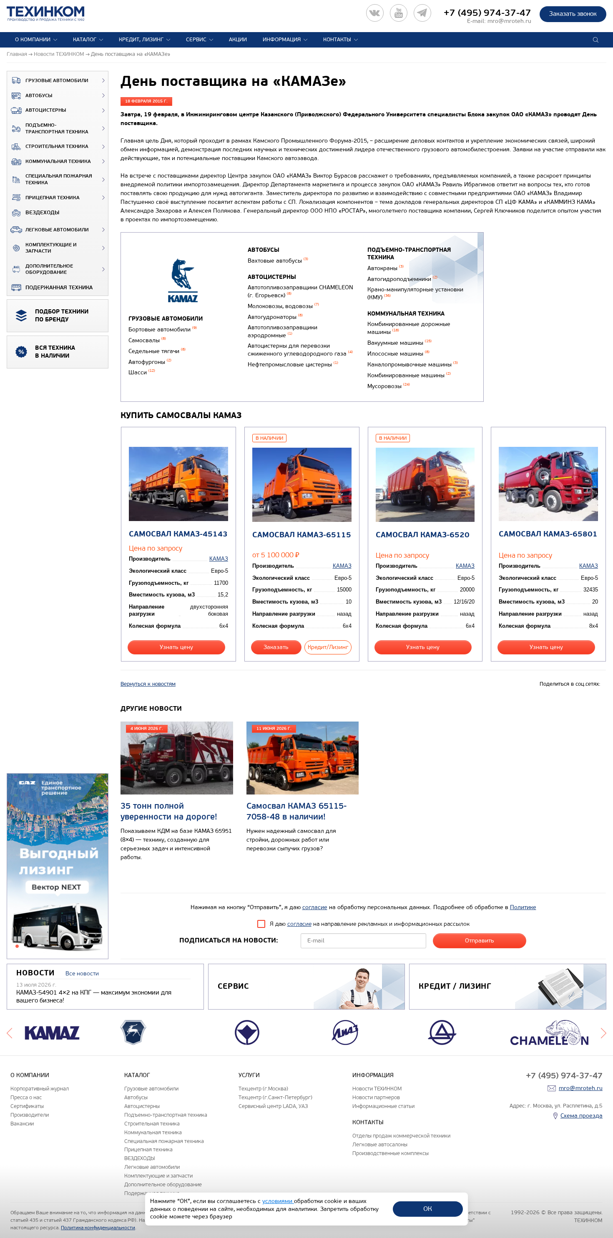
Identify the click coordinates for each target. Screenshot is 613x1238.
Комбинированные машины (409, 375)
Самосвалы (147, 340)
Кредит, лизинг (141, 39)
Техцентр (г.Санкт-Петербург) (275, 1097)
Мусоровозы (388, 386)
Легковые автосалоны (379, 1144)
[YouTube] (398, 13)
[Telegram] (422, 13)
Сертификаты (27, 1106)
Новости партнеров (376, 1097)
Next (603, 1032)
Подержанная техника (59, 287)
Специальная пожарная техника (58, 179)
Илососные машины (398, 353)
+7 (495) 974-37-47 (487, 13)
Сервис (196, 39)
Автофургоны (149, 362)
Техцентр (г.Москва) (263, 1088)
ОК (427, 1209)
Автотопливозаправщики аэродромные (282, 331)
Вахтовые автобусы (278, 260)
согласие (314, 907)
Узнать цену (176, 647)
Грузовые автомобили (56, 81)
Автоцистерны (45, 110)
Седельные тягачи (157, 351)
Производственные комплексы (390, 1153)
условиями (278, 1201)
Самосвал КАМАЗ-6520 (423, 535)
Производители (29, 1115)
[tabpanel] (57, 867)
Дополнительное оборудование (49, 269)
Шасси (141, 372)
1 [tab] (17, 946)
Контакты (337, 39)
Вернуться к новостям (148, 684)
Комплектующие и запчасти (51, 248)
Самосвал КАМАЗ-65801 (548, 534)
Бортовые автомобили (162, 329)
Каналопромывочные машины (412, 364)
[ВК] (375, 13)
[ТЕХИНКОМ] (54, 13)
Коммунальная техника (58, 161)
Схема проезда (581, 1115)
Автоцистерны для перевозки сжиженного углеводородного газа (300, 349)
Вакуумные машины (399, 342)
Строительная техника (56, 146)
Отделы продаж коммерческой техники (401, 1136)
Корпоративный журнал (39, 1088)
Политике (523, 907)
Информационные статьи (383, 1106)
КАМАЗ (218, 559)
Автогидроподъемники (402, 279)
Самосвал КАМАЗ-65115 (301, 535)
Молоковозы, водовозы (283, 306)
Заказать (276, 647)
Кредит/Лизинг (328, 647)
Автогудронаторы (275, 317)
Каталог (84, 39)
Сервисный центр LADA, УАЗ (273, 1106)
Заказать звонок (573, 14)
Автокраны (385, 268)
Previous (9, 1032)
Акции (238, 39)
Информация (282, 39)
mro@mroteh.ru (509, 21)
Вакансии (22, 1123)
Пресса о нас (26, 1097)
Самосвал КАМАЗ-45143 (178, 534)
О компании (32, 39)
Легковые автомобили (57, 230)
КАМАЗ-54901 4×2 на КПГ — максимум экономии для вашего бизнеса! (93, 997)
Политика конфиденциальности (98, 1227)
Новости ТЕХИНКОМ (377, 1088)
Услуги (249, 1075)
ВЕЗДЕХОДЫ (42, 212)
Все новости (82, 973)
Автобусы (38, 96)
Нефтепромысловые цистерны (293, 364)
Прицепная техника (52, 198)
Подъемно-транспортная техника (56, 128)
